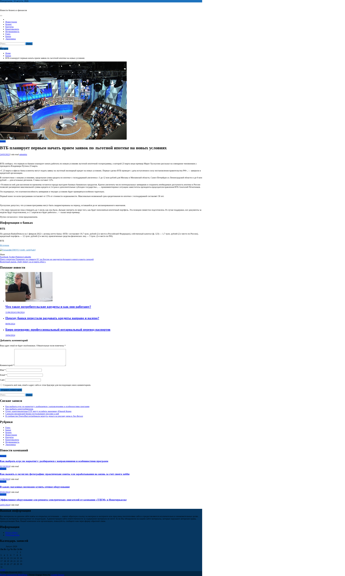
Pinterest (19, 257)
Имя (3, 370)
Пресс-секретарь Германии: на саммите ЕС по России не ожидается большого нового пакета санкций (47, 259)
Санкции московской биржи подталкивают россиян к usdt (32, 414)
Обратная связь (12, 535)
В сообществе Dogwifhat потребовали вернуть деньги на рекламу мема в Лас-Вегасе (44, 416)
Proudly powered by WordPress (14, 575)
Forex (7, 34)
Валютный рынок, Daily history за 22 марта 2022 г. (23, 262)
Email (3, 375)
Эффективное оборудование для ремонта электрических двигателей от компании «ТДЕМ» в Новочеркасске (63, 499)
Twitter (12, 257)
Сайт (2, 380)
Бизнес (8, 24)
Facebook (4, 257)
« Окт (2, 570)
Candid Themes (57, 575)
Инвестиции (11, 22)
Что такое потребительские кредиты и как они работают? (48, 306)
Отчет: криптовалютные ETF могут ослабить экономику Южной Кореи (38, 411)
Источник (4, 245)
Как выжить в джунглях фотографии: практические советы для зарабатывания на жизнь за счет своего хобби (65, 474)
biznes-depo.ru (6, 6)
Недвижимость (12, 31)
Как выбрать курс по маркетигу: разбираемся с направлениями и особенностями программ (47, 406)
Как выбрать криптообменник (19, 409)
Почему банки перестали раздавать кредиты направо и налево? (52, 318)
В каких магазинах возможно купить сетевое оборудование (35, 486)
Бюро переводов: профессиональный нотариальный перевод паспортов (57, 329)
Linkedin (27, 257)
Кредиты (9, 27)
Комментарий (7, 365)
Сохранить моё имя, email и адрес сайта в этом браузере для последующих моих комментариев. (47, 385)
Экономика (10, 39)
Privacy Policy (11, 532)
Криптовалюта (12, 29)
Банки (8, 36)
